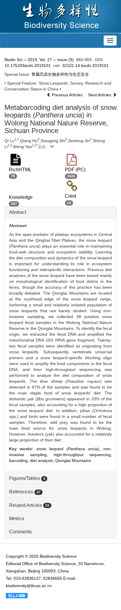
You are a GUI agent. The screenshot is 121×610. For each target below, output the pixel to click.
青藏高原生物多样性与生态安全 (60, 74)
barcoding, (19, 460)
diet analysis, (42, 460)
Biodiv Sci (13, 59)
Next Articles (100, 95)
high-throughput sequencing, (83, 454)
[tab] (60, 212)
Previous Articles (67, 95)
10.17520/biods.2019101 (27, 65)
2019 (32, 59)
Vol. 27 (45, 59)
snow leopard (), (69, 448)
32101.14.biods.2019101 (85, 65)
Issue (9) (65, 59)
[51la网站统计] (17, 595)
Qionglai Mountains (73, 460)
